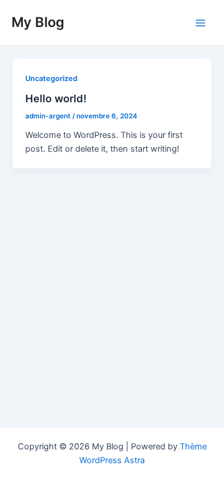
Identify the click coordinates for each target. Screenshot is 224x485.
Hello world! (56, 98)
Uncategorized (51, 78)
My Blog (37, 22)
